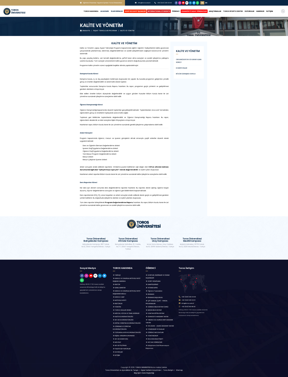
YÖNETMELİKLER (152, 336)
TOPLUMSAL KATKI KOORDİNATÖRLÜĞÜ (128, 332)
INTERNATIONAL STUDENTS (159, 11)
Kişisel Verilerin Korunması (151, 370)
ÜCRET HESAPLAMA (153, 281)
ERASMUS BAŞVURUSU (155, 297)
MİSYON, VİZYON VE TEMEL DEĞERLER (127, 313)
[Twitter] (194, 3)
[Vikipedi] (186, 3)
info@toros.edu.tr (144, 3)
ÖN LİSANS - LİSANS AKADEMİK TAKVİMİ (160, 326)
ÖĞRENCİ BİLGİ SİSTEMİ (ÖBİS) (157, 307)
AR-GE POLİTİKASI (121, 345)
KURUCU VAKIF (119, 297)
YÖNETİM (118, 307)
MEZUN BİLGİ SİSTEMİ (154, 310)
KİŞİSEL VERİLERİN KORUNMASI (125, 336)
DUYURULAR (249, 11)
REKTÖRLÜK (118, 303)
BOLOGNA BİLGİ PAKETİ (155, 339)
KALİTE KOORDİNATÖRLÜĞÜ (124, 317)
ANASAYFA (86, 30)
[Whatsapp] (197, 3)
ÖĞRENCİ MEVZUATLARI (155, 332)
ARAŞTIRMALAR (215, 11)
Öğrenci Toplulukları (154, 291)
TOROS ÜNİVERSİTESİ (143, 367)
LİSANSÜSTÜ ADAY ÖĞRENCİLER (194, 11)
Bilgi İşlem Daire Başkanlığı (144, 373)
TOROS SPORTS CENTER (233, 11)
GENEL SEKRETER (120, 288)
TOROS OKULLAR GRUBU (123, 310)
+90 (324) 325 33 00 (164, 3)
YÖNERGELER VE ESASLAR (155, 329)
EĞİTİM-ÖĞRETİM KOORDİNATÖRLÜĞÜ (128, 323)
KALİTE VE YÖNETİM (127, 30)
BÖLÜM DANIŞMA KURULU (186, 74)
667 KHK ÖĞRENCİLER (154, 342)
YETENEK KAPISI (152, 288)
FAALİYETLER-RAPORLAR (122, 349)
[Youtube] (183, 3)
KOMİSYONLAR (181, 68)
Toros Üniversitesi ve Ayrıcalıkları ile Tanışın (121, 370)
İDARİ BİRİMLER (117, 11)
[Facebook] (176, 3)
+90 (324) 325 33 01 (188, 300)
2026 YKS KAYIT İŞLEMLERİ (135, 11)
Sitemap (179, 370)
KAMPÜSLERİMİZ (152, 284)
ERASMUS (150, 294)
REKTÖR (117, 284)
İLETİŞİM (269, 11)
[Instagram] (179, 3)
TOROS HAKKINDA (91, 11)
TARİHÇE (118, 275)
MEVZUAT (118, 342)
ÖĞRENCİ (175, 11)
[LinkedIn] (190, 3)
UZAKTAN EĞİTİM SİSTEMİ (155, 313)
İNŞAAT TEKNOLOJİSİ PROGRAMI (105, 30)
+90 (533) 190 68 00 (188, 307)
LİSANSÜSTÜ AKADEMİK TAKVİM (157, 317)
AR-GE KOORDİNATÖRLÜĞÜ (124, 320)
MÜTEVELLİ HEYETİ (120, 300)
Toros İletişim (168, 370)
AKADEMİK (104, 11)
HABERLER (260, 11)
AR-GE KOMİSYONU (121, 339)
